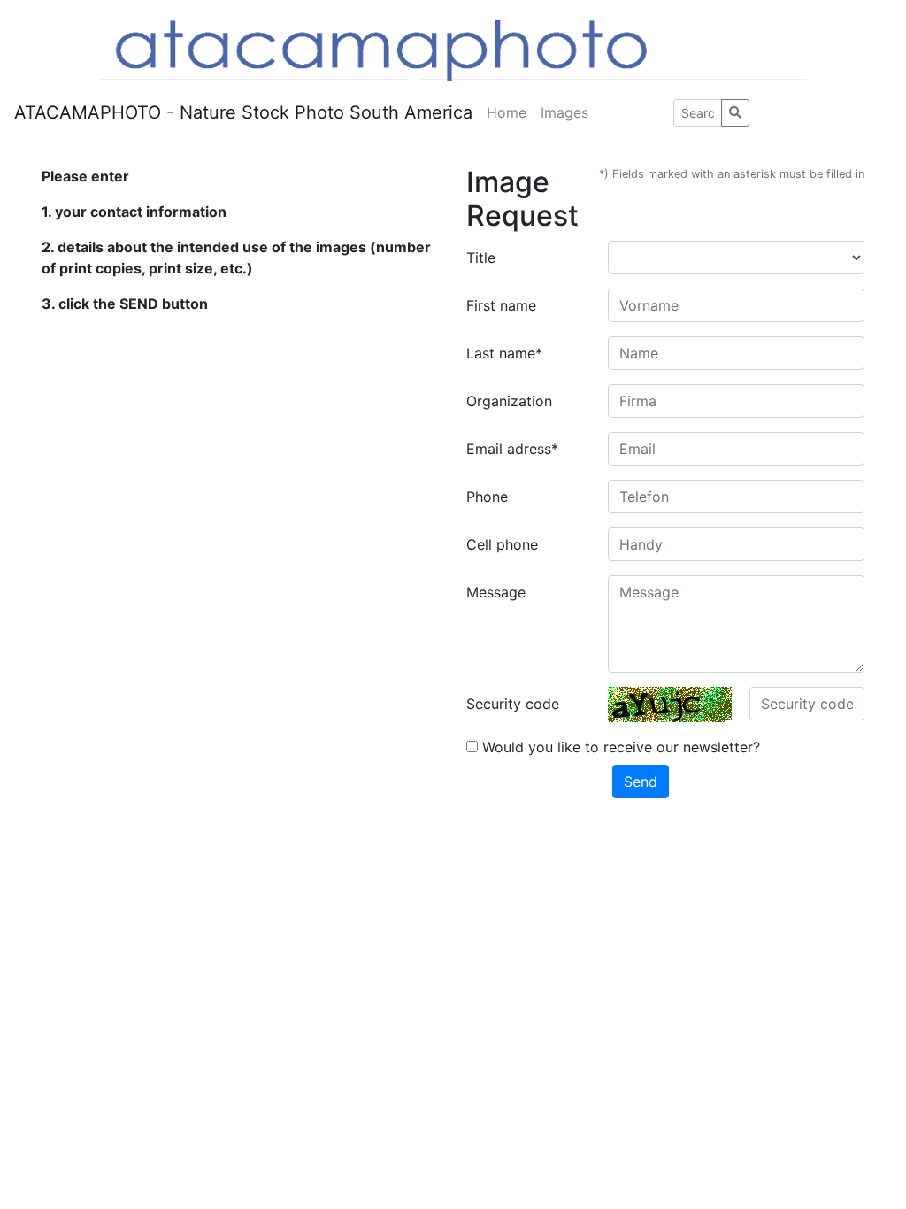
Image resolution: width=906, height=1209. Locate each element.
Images (564, 112)
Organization (509, 401)
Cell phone (502, 544)
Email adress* (512, 449)
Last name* (504, 353)
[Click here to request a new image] (670, 704)
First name (501, 305)
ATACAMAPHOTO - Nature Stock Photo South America (243, 112)
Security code (512, 703)
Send (640, 781)
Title (480, 257)
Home (506, 112)
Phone (487, 496)
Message (496, 592)
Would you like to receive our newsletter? (619, 747)
